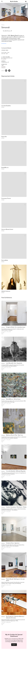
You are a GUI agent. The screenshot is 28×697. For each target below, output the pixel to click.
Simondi (4, 59)
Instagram (3, 67)
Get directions (3, 43)
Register (14, 644)
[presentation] (3, 12)
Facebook (3, 66)
